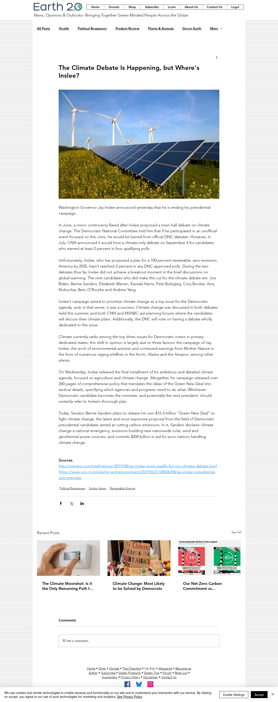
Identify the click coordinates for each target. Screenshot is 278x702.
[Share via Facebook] (61, 503)
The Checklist (131, 668)
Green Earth (191, 28)
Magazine (165, 668)
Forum (167, 673)
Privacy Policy (130, 677)
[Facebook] (127, 684)
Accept (259, 694)
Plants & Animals (161, 28)
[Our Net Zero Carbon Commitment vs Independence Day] (209, 558)
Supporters (109, 677)
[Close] (272, 695)
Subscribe (108, 673)
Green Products (130, 673)
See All (236, 532)
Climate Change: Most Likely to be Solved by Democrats (139, 586)
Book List (181, 673)
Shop (102, 668)
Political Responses (92, 28)
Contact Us (169, 677)
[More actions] (216, 57)
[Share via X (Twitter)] (71, 503)
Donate (114, 668)
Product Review (127, 28)
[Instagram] (150, 684)
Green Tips (151, 673)
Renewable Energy (122, 488)
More (214, 28)
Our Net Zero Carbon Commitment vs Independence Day (202, 586)
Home (91, 668)
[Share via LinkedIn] (82, 503)
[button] (132, 7)
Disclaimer (150, 677)
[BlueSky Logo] (139, 684)
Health (64, 28)
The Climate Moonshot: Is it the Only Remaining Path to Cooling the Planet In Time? (67, 586)
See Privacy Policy (129, 696)
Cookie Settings (234, 694)
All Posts (43, 28)
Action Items (97, 488)
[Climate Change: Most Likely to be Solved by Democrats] (139, 558)
